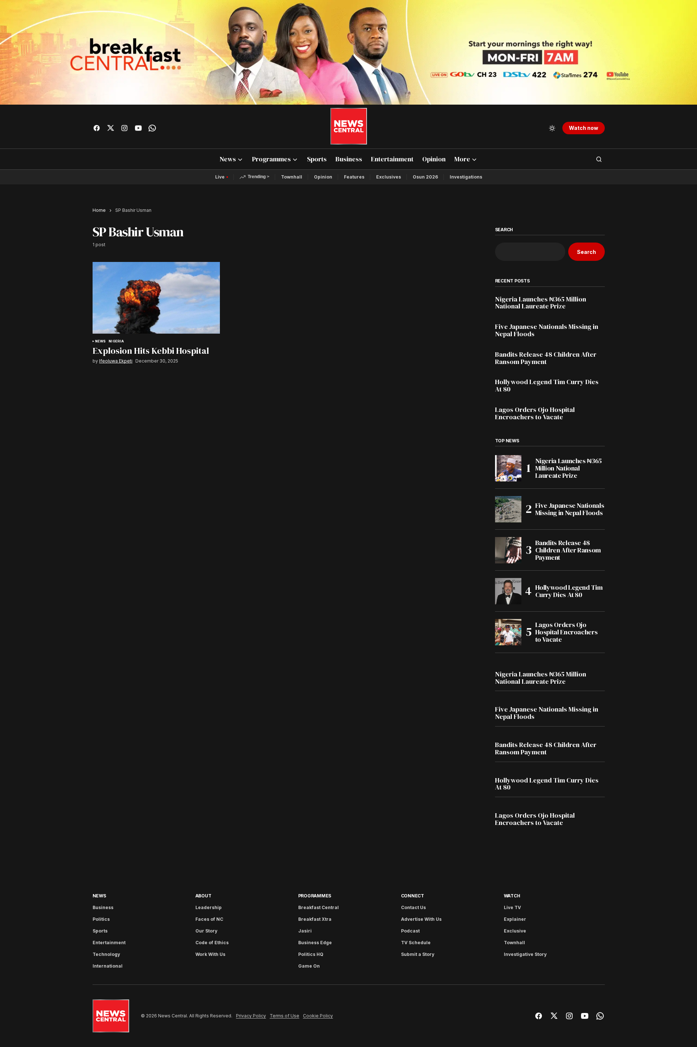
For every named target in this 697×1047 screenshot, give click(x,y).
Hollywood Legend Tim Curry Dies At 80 (547, 385)
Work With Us (210, 954)
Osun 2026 (425, 177)
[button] (552, 128)
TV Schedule (416, 942)
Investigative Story (525, 954)
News (100, 341)
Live (220, 177)
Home (99, 210)
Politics (101, 919)
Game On (309, 966)
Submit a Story (417, 954)
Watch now (583, 128)
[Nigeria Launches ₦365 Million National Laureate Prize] (508, 468)
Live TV (512, 907)
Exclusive (515, 931)
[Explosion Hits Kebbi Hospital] (156, 298)
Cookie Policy (318, 1015)
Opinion (323, 177)
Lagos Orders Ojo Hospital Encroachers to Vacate (535, 413)
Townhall (291, 177)
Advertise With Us (421, 919)
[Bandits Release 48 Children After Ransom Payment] (508, 550)
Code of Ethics (212, 942)
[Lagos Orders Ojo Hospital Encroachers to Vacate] (508, 632)
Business (103, 907)
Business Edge (315, 942)
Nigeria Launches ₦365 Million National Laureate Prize (540, 303)
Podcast (410, 931)
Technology (106, 954)
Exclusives (388, 177)
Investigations (466, 177)
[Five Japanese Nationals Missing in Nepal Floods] (508, 509)
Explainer (515, 919)
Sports (100, 931)
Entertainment (109, 942)
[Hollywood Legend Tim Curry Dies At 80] (508, 591)
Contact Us (413, 907)
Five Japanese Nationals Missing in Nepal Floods (546, 330)
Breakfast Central (318, 907)
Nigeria (116, 341)
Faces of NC (209, 919)
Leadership (208, 907)
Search (504, 229)
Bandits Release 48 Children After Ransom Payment (545, 358)
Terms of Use (284, 1015)
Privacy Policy (251, 1015)
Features (354, 177)
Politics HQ (310, 954)
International (108, 966)
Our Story (206, 931)
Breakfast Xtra (314, 919)
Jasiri (305, 931)
